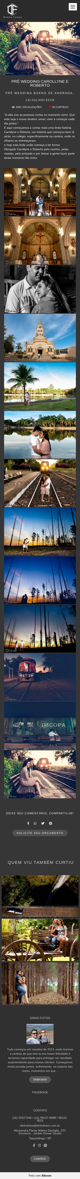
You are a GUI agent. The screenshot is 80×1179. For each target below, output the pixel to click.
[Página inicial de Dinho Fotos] (12, 11)
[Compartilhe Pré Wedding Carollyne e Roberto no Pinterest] (51, 823)
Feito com (40, 1175)
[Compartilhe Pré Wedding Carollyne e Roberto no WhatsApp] (35, 823)
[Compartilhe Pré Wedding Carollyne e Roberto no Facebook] (28, 823)
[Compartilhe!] (40, 211)
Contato (40, 1158)
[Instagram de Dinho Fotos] (39, 1145)
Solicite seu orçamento (40, 833)
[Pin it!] (52, 211)
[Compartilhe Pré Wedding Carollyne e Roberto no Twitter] (43, 823)
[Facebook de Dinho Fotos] (34, 1145)
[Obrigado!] (28, 211)
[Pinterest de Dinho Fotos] (45, 1145)
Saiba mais (40, 1079)
